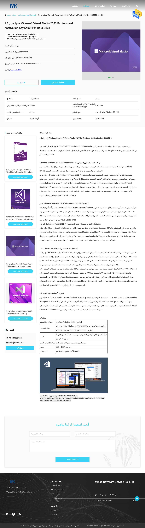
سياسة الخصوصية (78, 526)
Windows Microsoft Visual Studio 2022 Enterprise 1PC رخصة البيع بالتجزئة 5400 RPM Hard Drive (20, 219)
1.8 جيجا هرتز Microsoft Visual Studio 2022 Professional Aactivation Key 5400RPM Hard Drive (19, 266)
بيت (8, 15)
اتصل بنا (113, 6)
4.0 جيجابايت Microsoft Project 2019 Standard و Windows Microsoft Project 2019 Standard (72, 398)
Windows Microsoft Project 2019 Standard (55, 400)
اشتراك (134, 500)
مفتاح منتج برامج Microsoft (27, 15)
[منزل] (14, 6)
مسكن (75, 6)
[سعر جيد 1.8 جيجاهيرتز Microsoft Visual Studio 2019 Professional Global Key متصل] (20, 293)
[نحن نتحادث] (20, 514)
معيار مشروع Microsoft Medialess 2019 (63, 396)
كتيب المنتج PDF (15, 70)
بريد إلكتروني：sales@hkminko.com (20, 492)
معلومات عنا (100, 6)
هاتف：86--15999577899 (17, 488)
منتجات (86, 6)
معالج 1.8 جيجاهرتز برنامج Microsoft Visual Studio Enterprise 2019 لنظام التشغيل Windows (18, 172)
